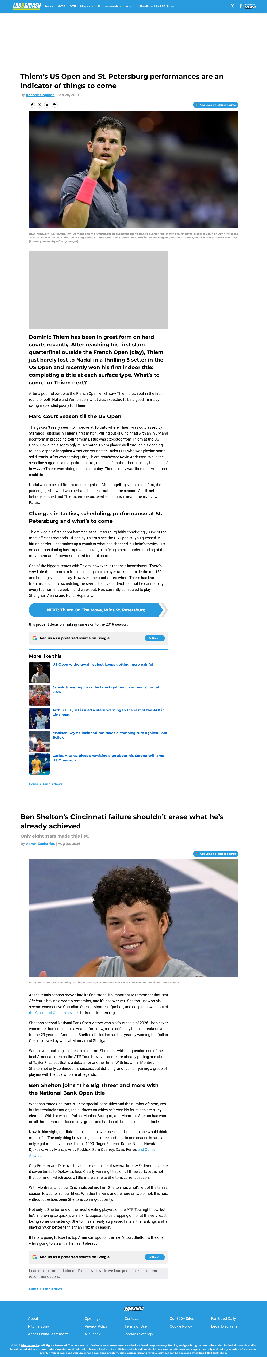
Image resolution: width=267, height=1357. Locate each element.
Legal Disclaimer (225, 1326)
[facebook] (241, 6)
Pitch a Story (38, 1326)
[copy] (55, 105)
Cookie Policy (181, 1326)
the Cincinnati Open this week (54, 1012)
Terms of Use (136, 1326)
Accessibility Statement (48, 1334)
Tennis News (52, 784)
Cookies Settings (139, 1334)
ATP (73, 6)
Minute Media (30, 1345)
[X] (232, 6)
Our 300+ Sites (182, 1318)
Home (33, 784)
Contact (131, 1318)
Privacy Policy (96, 1326)
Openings (92, 1318)
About (131, 6)
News (49, 6)
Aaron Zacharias (40, 844)
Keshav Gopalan (40, 95)
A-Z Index (93, 1334)
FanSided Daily (223, 1318)
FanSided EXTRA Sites (157, 6)
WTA (61, 6)
